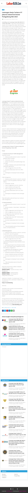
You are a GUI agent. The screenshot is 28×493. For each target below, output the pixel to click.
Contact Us (4, 477)
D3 (3, 307)
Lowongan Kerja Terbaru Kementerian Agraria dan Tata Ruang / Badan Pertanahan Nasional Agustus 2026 (17, 408)
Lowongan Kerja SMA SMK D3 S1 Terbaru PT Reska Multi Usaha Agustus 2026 (16, 320)
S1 (10, 307)
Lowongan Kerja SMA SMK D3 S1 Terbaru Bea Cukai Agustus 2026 (16, 400)
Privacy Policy (17, 475)
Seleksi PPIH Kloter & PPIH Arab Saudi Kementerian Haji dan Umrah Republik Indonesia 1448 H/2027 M (17, 328)
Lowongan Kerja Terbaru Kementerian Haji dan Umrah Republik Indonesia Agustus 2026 (16, 452)
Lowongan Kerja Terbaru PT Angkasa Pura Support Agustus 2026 (17, 434)
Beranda (3, 474)
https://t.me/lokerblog (7, 282)
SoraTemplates (9, 491)
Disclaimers (4, 475)
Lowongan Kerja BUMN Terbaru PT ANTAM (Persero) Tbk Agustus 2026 (17, 392)
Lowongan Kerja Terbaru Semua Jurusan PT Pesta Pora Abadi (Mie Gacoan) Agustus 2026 (16, 335)
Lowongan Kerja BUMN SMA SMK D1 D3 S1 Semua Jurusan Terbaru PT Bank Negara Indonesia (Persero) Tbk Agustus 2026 (17, 442)
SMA (13, 307)
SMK (15, 307)
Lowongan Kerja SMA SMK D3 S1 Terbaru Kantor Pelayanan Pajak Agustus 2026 (16, 385)
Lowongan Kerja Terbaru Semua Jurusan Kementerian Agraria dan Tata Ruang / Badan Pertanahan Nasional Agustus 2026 (16, 461)
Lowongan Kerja (8, 19)
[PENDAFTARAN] (6, 269)
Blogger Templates (22, 491)
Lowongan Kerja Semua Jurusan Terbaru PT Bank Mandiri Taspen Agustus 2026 (16, 426)
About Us (16, 474)
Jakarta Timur (7, 307)
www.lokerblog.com (17, 304)
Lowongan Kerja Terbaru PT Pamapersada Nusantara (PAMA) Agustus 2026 (16, 418)
